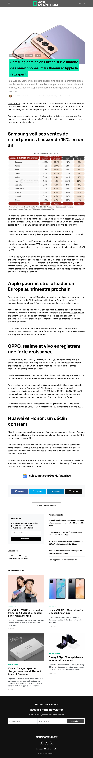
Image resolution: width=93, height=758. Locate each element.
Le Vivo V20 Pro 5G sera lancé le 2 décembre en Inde (66, 611)
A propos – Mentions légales (47, 749)
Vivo (15, 606)
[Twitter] (51, 743)
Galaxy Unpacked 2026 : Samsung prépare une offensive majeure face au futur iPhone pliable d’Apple (66, 523)
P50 (27, 460)
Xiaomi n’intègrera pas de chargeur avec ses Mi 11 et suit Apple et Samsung (24, 671)
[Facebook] (46, 743)
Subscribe (25, 539)
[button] (9, 3)
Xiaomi (38, 55)
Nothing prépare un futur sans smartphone (65, 560)
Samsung (29, 55)
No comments (66, 96)
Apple (21, 55)
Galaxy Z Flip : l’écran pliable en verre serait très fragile (66, 658)
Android (12, 55)
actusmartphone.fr (46, 737)
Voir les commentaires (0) (46, 505)
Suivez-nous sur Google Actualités (50, 475)
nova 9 (38, 460)
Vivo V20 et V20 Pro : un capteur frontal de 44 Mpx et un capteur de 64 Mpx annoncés (25, 613)
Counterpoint (14, 103)
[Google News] (41, 743)
